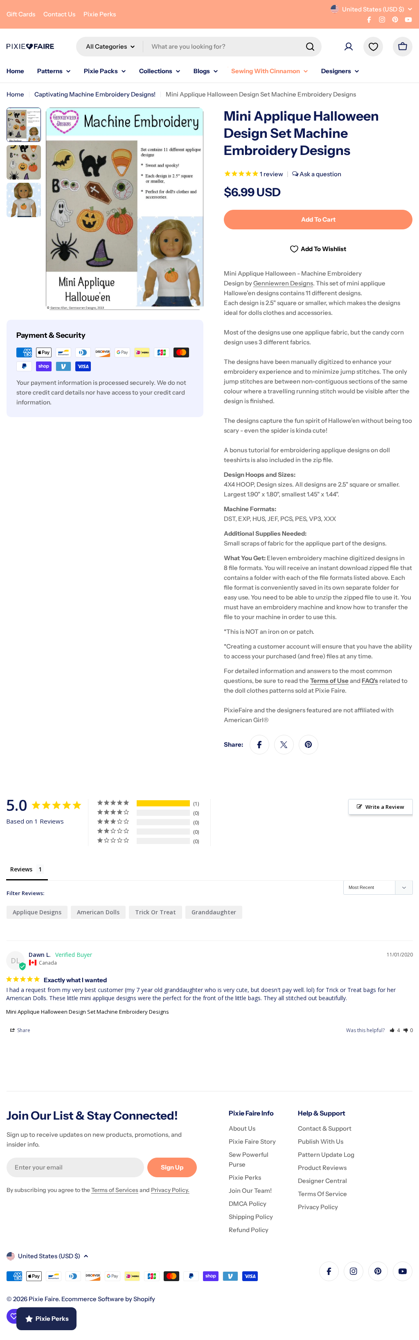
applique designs (37, 912)
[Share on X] (284, 744)
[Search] (310, 47)
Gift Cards (21, 14)
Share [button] (23, 1030)
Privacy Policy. (170, 1190)
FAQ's (370, 681)
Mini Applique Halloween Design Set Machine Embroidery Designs (87, 1011)
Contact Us (59, 14)
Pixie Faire (44, 1299)
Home (15, 94)
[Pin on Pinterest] (308, 744)
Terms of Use (329, 681)
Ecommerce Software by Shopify (108, 1299)
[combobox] (199, 46)
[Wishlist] (373, 46)
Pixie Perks (99, 14)
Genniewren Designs (283, 283)
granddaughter (213, 912)
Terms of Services (114, 1190)
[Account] (349, 47)
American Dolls (98, 912)
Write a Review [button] (384, 806)
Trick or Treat (155, 912)
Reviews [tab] (21, 869)
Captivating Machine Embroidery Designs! (94, 94)
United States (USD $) (373, 9)
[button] (394, 1030)
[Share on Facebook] (259, 744)
